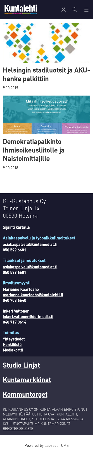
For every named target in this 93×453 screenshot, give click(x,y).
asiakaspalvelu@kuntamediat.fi (30, 244)
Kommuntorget (25, 394)
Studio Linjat (21, 365)
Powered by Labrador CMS (47, 445)
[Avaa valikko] (63, 9)
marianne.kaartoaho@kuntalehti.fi (33, 294)
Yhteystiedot (14, 338)
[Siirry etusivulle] (20, 9)
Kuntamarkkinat (27, 379)
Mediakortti (13, 349)
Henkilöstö (12, 344)
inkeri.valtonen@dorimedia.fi (28, 316)
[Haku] (75, 9)
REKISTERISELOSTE (18, 428)
